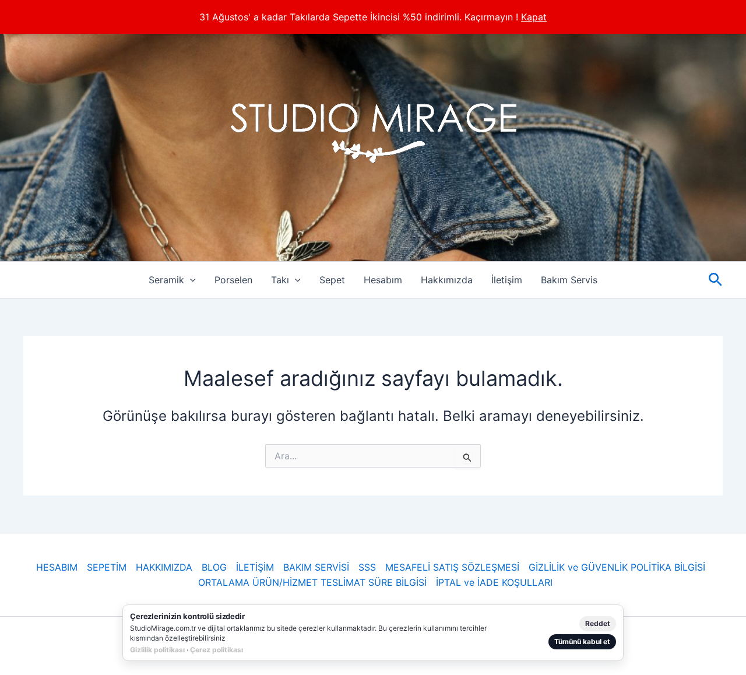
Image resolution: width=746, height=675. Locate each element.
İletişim (506, 280)
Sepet (332, 280)
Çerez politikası (216, 649)
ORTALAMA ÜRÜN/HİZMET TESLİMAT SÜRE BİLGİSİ (312, 582)
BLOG (214, 567)
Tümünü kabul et (582, 641)
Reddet (597, 623)
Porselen (233, 280)
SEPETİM (106, 567)
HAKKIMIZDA (164, 567)
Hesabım (383, 280)
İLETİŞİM (255, 567)
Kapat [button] (534, 17)
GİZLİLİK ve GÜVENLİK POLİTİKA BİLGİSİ (617, 567)
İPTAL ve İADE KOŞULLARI (494, 582)
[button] (190, 280)
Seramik (166, 280)
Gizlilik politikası (157, 649)
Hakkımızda (447, 280)
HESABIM (57, 567)
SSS (367, 567)
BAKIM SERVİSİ (316, 567)
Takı (280, 280)
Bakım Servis (569, 280)
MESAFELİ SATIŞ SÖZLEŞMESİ (452, 567)
